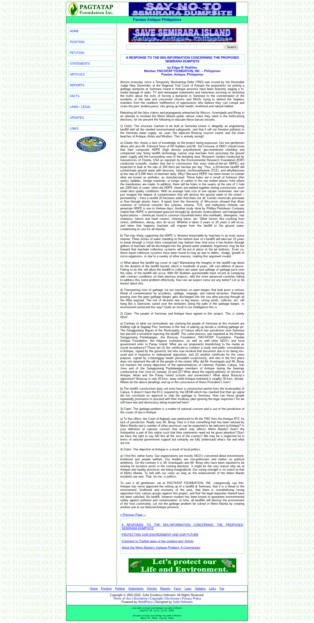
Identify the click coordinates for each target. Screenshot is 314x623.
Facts (75, 96)
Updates (77, 117)
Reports (77, 85)
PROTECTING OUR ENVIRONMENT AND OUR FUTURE (160, 534)
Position (77, 42)
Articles (77, 74)
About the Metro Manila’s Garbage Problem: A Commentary (161, 547)
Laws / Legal (80, 107)
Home (74, 31)
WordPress (145, 602)
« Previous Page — (133, 514)
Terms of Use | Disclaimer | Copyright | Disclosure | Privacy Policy (157, 598)
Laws (188, 588)
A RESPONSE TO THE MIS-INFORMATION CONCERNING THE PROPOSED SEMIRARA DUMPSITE (182, 59)
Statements (80, 63)
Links (74, 128)
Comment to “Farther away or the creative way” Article (157, 541)
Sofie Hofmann (183, 602)
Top (221, 588)
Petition (77, 53)
